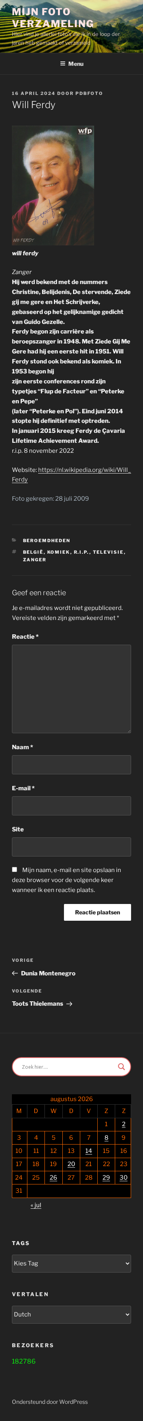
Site (18, 829)
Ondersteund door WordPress (50, 1401)
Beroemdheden (47, 540)
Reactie (25, 636)
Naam (22, 747)
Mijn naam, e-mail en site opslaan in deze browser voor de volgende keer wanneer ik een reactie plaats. (66, 880)
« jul (36, 1205)
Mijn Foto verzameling (53, 18)
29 (106, 1177)
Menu (75, 63)
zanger (35, 559)
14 (88, 1151)
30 (124, 1177)
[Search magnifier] (121, 1066)
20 (71, 1164)
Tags (21, 1243)
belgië (33, 552)
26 (53, 1177)
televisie (108, 552)
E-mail (23, 788)
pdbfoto (89, 93)
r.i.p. (81, 552)
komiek (58, 552)
